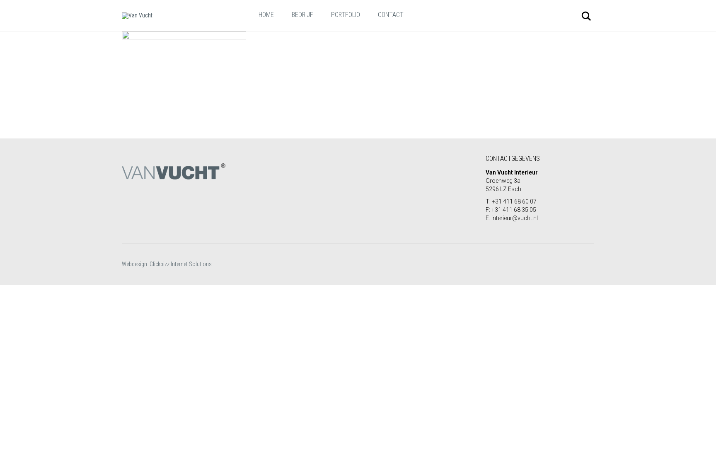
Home (266, 15)
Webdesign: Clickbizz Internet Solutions (167, 264)
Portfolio (345, 15)
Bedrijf (302, 15)
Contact (391, 15)
